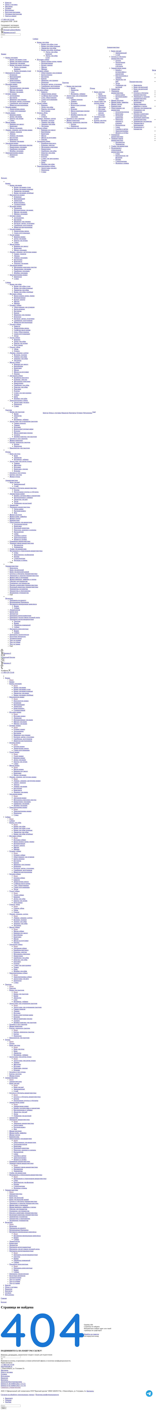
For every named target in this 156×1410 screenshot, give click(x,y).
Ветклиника (5, 1376)
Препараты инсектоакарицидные (26, 1255)
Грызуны (12, 988)
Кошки (11, 682)
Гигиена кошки (19, 746)
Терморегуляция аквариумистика (26, 1167)
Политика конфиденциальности (47, 1395)
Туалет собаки (19, 895)
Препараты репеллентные (23, 1268)
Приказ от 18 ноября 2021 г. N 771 (13, 1384)
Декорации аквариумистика (24, 1123)
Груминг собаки (19, 855)
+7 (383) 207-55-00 (7, 19)
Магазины (4, 1370)
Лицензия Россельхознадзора (11, 1382)
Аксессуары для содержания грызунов (27, 1007)
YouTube (8, 1402)
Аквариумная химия (21, 1106)
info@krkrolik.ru (6, 1366)
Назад (11, 680)
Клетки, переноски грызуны (24, 1032)
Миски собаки (19, 931)
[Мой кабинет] (2, 666)
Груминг (4, 1374)
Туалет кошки (19, 756)
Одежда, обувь (19, 908)
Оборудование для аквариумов (25, 1142)
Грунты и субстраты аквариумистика (27, 1097)
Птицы (11, 1043)
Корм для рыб (19, 1087)
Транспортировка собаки (23, 977)
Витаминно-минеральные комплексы (27, 1236)
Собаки (12, 821)
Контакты (4, 1380)
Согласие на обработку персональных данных (17, 1395)
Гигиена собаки (19, 878)
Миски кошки (19, 769)
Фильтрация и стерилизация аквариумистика (30, 1178)
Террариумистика (15, 1194)
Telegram (8, 1400)
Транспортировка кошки (22, 811)
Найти (4, 1408)
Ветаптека (13, 1226)
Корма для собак (19, 826)
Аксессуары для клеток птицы (25, 1060)
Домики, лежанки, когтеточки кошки (27, 781)
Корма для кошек (20, 687)
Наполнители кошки (21, 701)
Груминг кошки (19, 729)
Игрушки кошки (19, 716)
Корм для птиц (19, 1049)
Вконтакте (9, 1398)
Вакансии (4, 1378)
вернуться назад (93, 1336)
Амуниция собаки (20, 948)
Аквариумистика (15, 1081)
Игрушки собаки (20, 840)
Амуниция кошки (20, 798)
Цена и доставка (7, 1372)
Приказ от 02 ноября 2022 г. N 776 (13, 1385)
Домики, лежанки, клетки (23, 918)
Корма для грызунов (21, 994)
